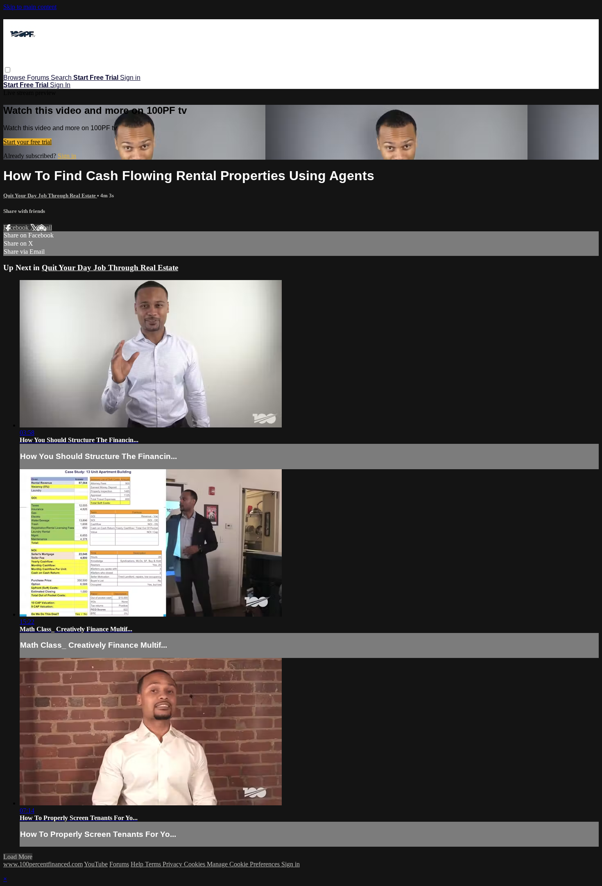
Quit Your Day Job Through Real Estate (50, 195)
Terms (154, 864)
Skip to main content (30, 6)
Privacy (173, 864)
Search (62, 77)
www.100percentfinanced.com (43, 864)
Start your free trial (27, 141)
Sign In (60, 84)
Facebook (16, 227)
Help (138, 864)
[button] (7, 69)
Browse (15, 77)
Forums (39, 77)
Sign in (130, 77)
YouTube (96, 864)
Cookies (195, 864)
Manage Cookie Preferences (244, 864)
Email (44, 227)
